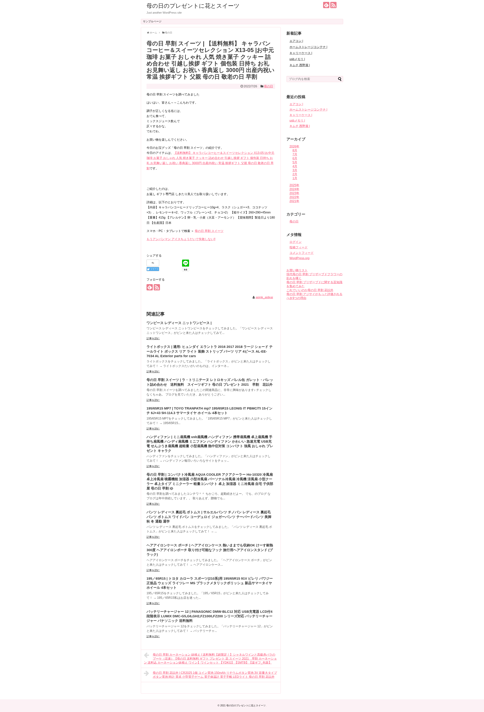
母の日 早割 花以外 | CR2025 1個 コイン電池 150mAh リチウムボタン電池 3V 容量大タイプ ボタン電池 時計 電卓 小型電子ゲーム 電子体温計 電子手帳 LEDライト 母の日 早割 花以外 (215, 674)
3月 (294, 170)
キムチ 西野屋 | (299, 65)
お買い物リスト (297, 270)
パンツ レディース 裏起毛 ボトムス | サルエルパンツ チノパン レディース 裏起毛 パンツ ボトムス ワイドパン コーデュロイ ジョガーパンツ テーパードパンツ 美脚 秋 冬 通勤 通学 (209, 516)
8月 (294, 150)
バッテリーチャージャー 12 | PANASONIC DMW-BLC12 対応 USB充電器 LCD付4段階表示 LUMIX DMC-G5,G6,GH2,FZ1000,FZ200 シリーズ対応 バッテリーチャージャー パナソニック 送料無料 (209, 616)
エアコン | (296, 41)
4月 (294, 166)
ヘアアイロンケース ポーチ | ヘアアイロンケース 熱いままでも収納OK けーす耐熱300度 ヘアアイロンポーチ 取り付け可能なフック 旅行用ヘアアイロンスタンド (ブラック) (210, 549)
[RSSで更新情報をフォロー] (333, 5)
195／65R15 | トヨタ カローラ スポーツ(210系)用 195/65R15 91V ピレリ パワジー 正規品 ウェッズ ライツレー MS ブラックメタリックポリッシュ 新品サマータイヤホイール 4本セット (210, 583)
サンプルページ (152, 21)
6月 (294, 158)
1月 (294, 178)
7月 (294, 154)
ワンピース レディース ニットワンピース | (179, 323)
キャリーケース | (300, 53)
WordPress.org (299, 258)
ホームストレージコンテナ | (308, 47)
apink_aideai (264, 297)
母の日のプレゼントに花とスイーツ (193, 6)
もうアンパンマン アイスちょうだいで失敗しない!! (181, 239)
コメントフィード (301, 252)
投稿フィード (298, 247)
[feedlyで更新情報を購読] (326, 5)
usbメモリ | (297, 59)
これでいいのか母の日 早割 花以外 (309, 290)
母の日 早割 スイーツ (209, 231)
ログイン (295, 242)
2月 (294, 174)
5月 (294, 162)
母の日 (268, 86)
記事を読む (153, 338)
